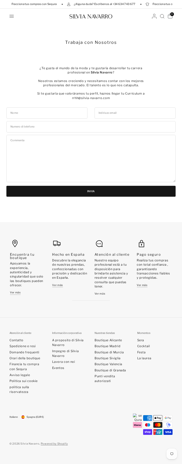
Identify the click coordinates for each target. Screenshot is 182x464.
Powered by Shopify (54, 443)
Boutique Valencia (108, 364)
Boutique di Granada (110, 370)
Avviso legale (19, 375)
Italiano (13, 417)
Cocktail (143, 346)
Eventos (58, 368)
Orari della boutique (24, 358)
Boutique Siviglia (108, 358)
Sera (140, 340)
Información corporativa (67, 333)
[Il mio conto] (154, 16)
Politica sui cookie (23, 381)
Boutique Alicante (108, 340)
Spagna (35, 417)
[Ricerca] (162, 16)
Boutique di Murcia (109, 352)
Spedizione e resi (22, 346)
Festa (141, 352)
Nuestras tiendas (105, 333)
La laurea (144, 358)
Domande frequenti (24, 352)
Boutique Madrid (108, 346)
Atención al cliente (20, 333)
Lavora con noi (63, 362)
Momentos (143, 333)
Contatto (16, 340)
